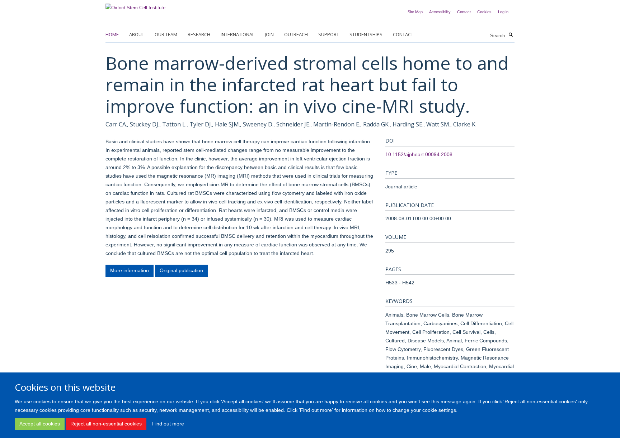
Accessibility (440, 12)
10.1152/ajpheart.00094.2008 (418, 154)
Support (328, 34)
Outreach (296, 34)
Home (112, 34)
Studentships (365, 34)
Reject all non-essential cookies (106, 424)
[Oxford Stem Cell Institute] (135, 5)
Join (269, 34)
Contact (464, 12)
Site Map (415, 12)
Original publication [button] (181, 270)
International (237, 34)
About (136, 34)
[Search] (511, 35)
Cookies (484, 12)
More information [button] (129, 270)
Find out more (168, 424)
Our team (166, 34)
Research (199, 34)
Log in (503, 12)
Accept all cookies (39, 424)
